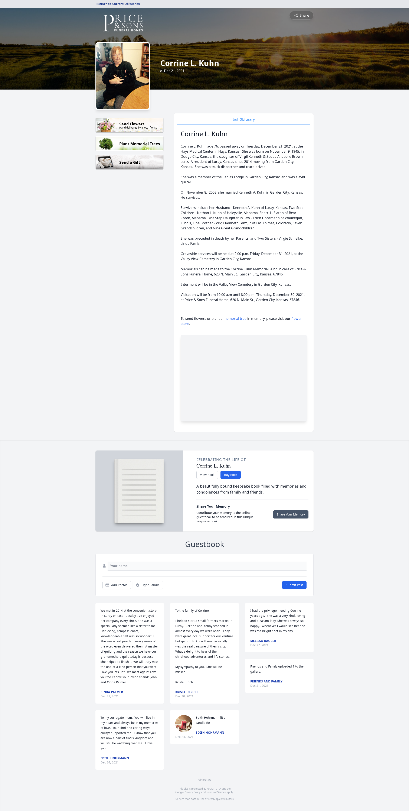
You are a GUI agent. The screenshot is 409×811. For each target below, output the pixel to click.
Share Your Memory (291, 514)
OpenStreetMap (209, 799)
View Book (207, 475)
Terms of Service (216, 792)
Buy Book (230, 475)
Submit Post (294, 585)
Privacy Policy (192, 792)
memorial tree (234, 318)
